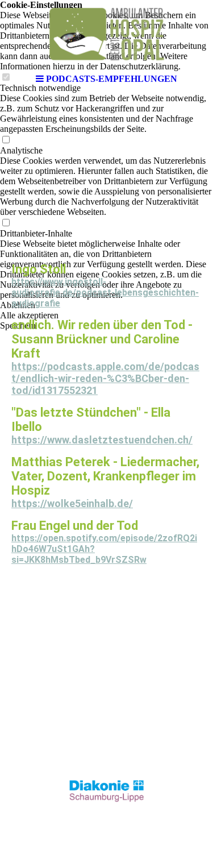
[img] (107, 34)
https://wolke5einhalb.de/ (72, 503)
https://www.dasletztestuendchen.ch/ (102, 440)
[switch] (5, 140)
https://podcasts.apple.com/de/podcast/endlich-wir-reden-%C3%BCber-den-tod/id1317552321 (105, 378)
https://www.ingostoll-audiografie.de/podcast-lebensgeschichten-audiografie (105, 292)
